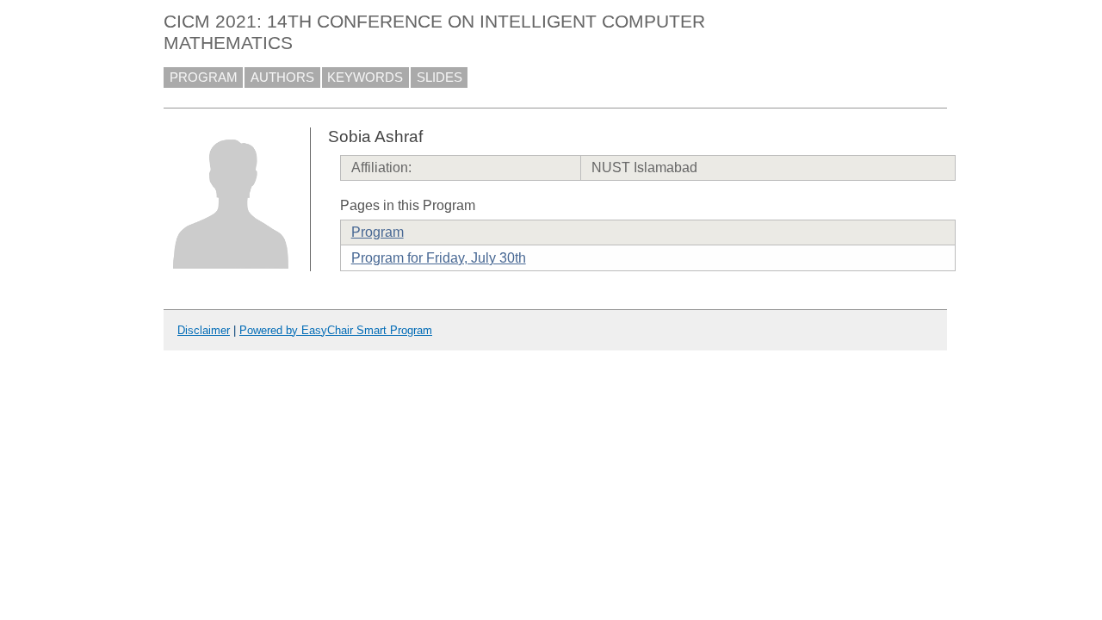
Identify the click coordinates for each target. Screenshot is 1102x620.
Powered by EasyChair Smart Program (335, 330)
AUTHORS (282, 77)
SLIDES (439, 77)
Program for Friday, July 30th (438, 258)
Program (377, 232)
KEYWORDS (365, 77)
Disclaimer (203, 330)
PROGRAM (204, 77)
